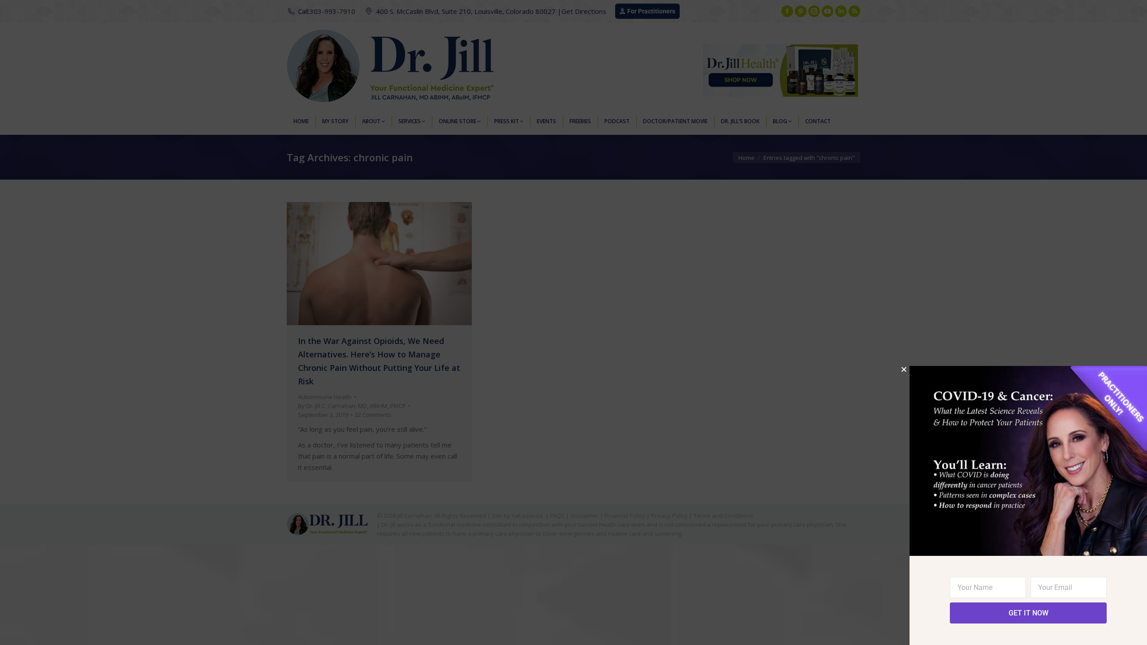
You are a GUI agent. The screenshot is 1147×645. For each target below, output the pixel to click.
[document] (573, 322)
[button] (904, 369)
